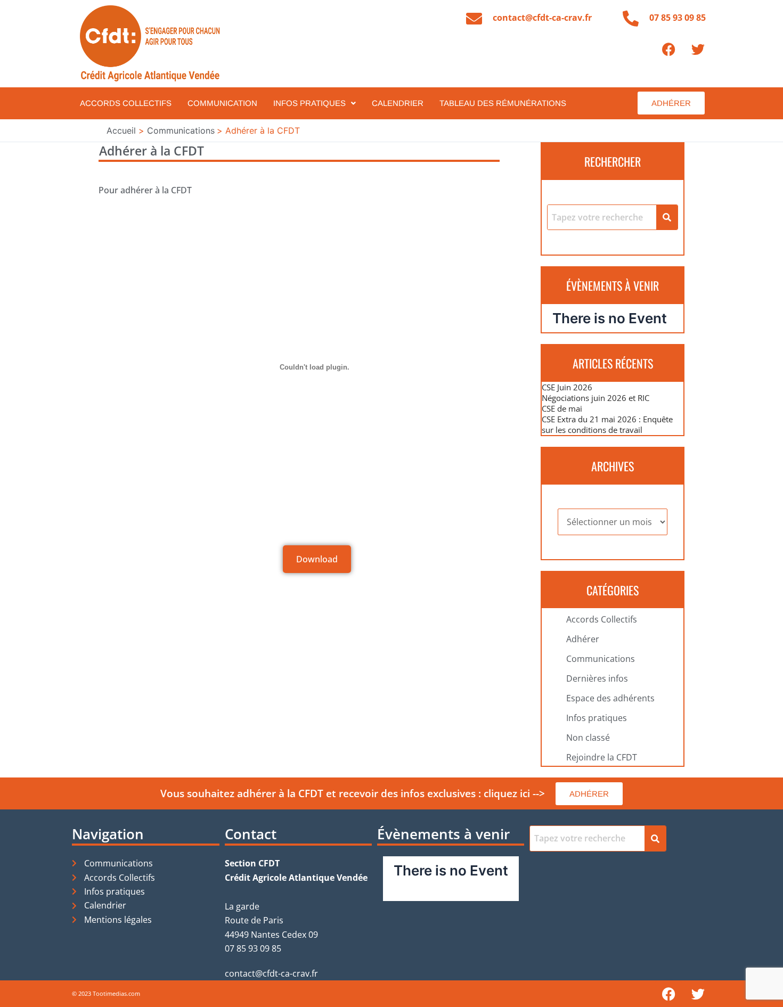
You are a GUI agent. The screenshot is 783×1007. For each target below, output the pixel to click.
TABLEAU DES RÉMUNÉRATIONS (502, 103)
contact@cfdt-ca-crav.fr (542, 17)
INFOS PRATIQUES (309, 103)
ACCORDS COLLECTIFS (126, 103)
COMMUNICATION (222, 103)
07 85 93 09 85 (677, 17)
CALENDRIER (397, 103)
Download (317, 559)
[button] (314, 103)
